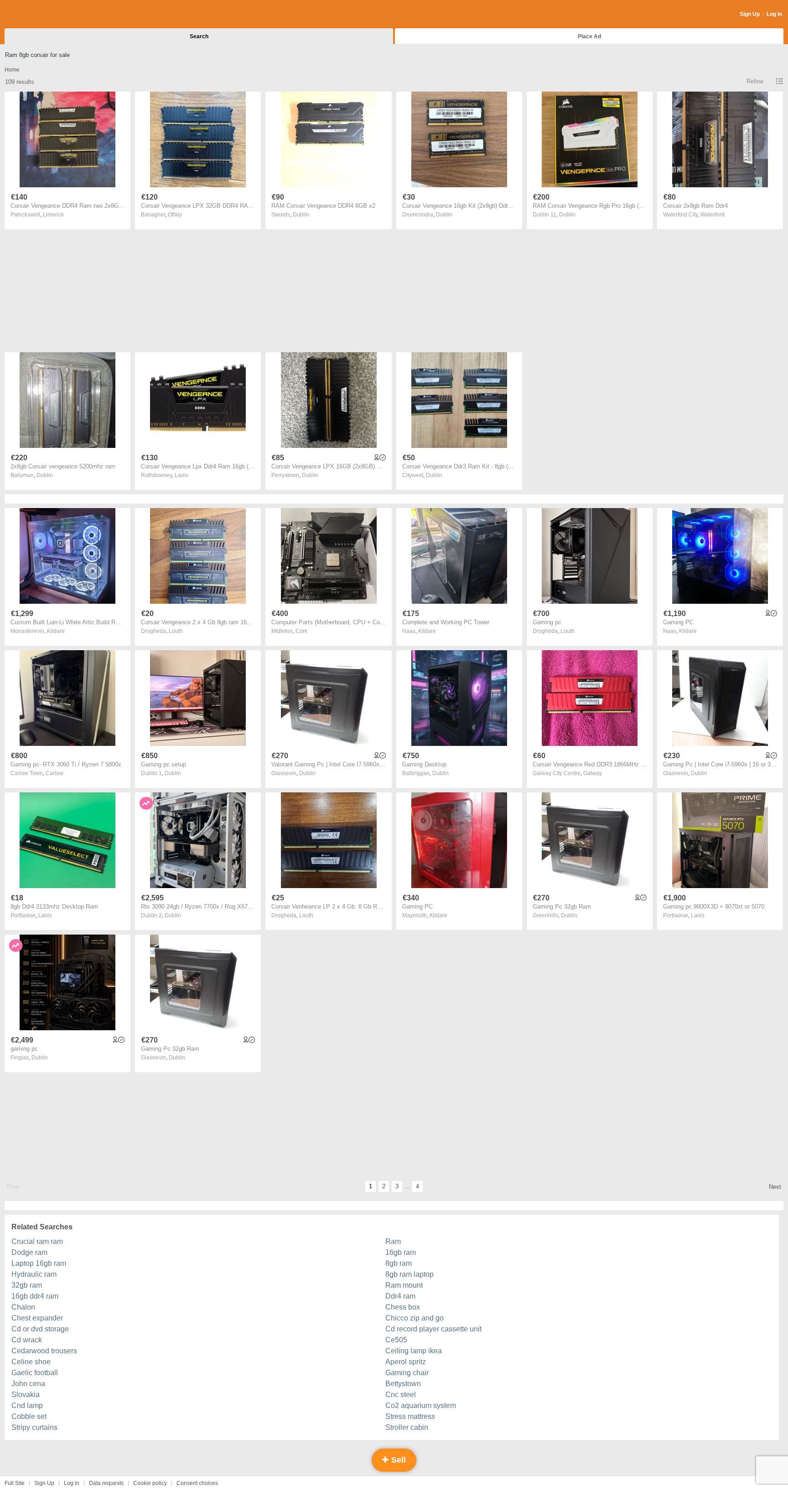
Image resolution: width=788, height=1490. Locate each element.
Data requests (106, 1483)
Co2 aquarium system (420, 1405)
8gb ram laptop (409, 1274)
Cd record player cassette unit (433, 1329)
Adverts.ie (40, 15)
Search (199, 36)
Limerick (53, 214)
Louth (176, 631)
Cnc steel (400, 1394)
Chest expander (37, 1318)
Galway (592, 773)
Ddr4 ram (400, 1296)
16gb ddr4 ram (34, 1296)
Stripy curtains (34, 1427)
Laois (181, 475)
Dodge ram (29, 1252)
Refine (755, 81)
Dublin (301, 214)
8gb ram (398, 1263)
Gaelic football (34, 1373)
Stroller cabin (406, 1427)
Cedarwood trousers (44, 1351)
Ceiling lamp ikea (413, 1351)
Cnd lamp (27, 1405)
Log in (71, 1483)
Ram (393, 1241)
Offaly (175, 214)
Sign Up (750, 14)
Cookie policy (150, 1483)
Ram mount (404, 1285)
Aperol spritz (405, 1362)
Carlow (54, 773)
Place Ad (589, 36)
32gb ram (26, 1285)
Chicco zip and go (414, 1318)
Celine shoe (31, 1362)
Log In (774, 14)
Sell (397, 1459)
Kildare (56, 631)
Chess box (402, 1307)
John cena (28, 1383)
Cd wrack (26, 1340)
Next (775, 1186)
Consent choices (197, 1483)
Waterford (712, 214)
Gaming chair (407, 1373)
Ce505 (396, 1340)
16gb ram (400, 1252)
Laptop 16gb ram (38, 1263)
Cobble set (29, 1416)
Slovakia (25, 1394)
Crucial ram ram (37, 1241)
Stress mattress (410, 1416)
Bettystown (403, 1383)
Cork (301, 631)
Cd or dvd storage (40, 1329)
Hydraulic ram (34, 1274)
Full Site (15, 1483)
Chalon (23, 1307)
